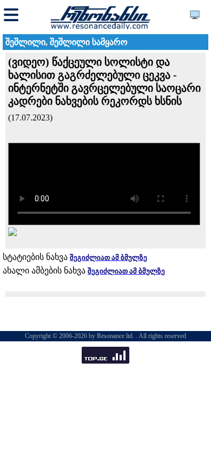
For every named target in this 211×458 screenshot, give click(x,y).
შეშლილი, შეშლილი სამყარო (66, 42)
